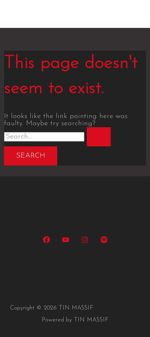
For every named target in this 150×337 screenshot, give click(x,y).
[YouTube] (65, 241)
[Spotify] (104, 241)
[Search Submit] (99, 136)
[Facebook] (46, 241)
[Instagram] (84, 241)
